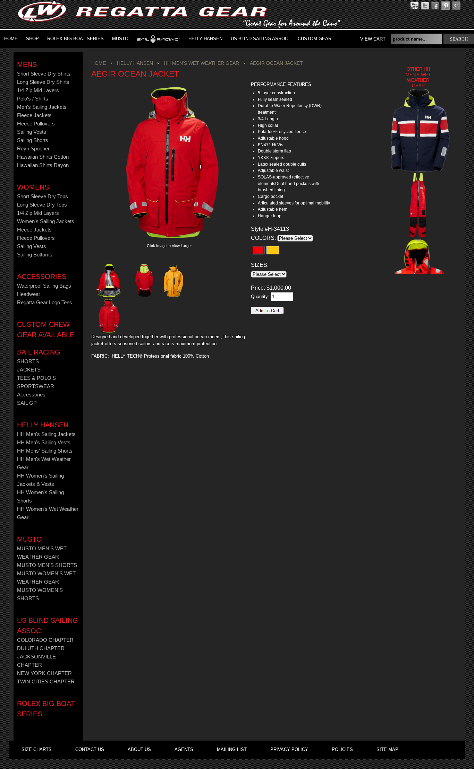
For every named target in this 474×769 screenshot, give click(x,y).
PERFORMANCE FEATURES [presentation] (281, 84)
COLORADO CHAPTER (45, 640)
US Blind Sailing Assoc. (260, 38)
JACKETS (29, 370)
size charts (37, 749)
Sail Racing (38, 352)
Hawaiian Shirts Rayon (43, 165)
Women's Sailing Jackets (45, 221)
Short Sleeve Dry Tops (42, 196)
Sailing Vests (31, 132)
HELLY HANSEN (42, 425)
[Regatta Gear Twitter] (425, 5)
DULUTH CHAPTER (41, 648)
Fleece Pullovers (36, 123)
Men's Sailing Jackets (42, 107)
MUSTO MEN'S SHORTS (47, 565)
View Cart (373, 39)
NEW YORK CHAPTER (44, 673)
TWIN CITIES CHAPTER (46, 681)
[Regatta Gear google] (445, 5)
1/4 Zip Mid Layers (38, 90)
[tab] (291, 84)
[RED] (258, 250)
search (459, 39)
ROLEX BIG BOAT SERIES (75, 38)
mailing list (232, 749)
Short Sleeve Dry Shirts (43, 74)
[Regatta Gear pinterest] (456, 5)
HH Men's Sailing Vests (43, 442)
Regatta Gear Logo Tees (44, 302)
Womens (33, 187)
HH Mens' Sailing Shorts (45, 451)
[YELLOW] (272, 250)
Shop (32, 38)
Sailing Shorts (32, 140)
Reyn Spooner (33, 148)
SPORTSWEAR (35, 386)
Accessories (41, 276)
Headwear (28, 294)
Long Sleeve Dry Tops (42, 205)
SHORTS (28, 361)
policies (342, 749)
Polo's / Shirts (32, 99)
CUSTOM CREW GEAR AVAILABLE (45, 330)
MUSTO (120, 38)
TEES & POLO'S (36, 378)
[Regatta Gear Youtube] (414, 5)
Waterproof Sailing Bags (44, 286)
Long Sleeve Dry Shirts (43, 82)
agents (184, 749)
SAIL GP (27, 403)
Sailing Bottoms (34, 254)
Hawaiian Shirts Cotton (43, 157)
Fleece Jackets (34, 115)
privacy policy (289, 749)
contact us (89, 749)
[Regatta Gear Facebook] (435, 5)
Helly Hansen (205, 38)
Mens (27, 64)
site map (387, 749)
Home (11, 38)
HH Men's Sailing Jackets (46, 434)
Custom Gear (314, 38)
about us (139, 749)
